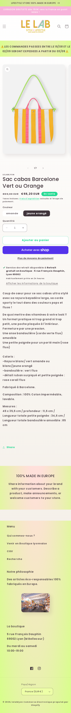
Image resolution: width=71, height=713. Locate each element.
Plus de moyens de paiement (36, 258)
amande (14, 214)
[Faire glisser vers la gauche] (28, 168)
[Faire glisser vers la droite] (43, 168)
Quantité (8, 221)
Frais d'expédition (29, 198)
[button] (4, 26)
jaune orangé (37, 213)
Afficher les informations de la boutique (32, 283)
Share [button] (11, 447)
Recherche (14, 559)
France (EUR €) (34, 691)
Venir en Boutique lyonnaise (27, 543)
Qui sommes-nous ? (21, 535)
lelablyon (17, 702)
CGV (10, 551)
